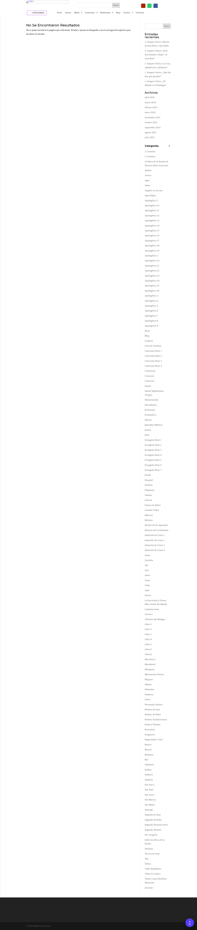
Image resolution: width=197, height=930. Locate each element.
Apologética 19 (152, 250)
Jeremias (149, 560)
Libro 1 (148, 624)
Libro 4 (148, 639)
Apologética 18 (152, 245)
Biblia (76, 13)
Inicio (59, 13)
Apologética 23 (152, 275)
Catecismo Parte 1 (153, 351)
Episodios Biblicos (154, 425)
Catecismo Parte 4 (153, 366)
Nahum (148, 684)
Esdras (148, 430)
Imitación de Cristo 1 (155, 535)
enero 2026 (150, 112)
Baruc (147, 331)
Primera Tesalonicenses (156, 719)
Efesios (148, 420)
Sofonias (149, 848)
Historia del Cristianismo (156, 530)
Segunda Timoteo (153, 830)
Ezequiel (149, 480)
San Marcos (150, 799)
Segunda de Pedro (153, 820)
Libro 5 (148, 644)
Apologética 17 (152, 240)
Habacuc (149, 515)
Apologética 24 (152, 280)
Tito (146, 859)
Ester (147, 435)
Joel (147, 570)
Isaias (147, 555)
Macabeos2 (150, 664)
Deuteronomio (151, 400)
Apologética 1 (151, 200)
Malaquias (150, 669)
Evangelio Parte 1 (153, 440)
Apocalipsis (150, 195)
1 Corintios (150, 151)
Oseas (147, 699)
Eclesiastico (150, 415)
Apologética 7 (151, 316)
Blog (118, 13)
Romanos (149, 754)
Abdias (148, 170)
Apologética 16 (152, 235)
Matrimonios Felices (154, 674)
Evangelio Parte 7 (153, 470)
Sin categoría (151, 835)
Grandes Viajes (152, 510)
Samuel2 (149, 779)
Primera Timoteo (152, 724)
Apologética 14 (152, 225)
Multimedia (105, 13)
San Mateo (150, 804)
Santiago (149, 809)
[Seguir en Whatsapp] (149, 6)
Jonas (147, 575)
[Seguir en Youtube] (143, 6)
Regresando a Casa (154, 739)
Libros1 (148, 654)
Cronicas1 (149, 376)
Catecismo (90, 13)
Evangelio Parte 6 (153, 465)
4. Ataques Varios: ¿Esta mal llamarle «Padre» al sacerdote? (156, 54)
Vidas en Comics (153, 874)
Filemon (149, 485)
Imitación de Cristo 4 (155, 550)
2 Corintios (150, 156)
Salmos (148, 769)
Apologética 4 (151, 301)
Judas (147, 585)
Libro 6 (148, 649)
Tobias (148, 863)
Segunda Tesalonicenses (156, 824)
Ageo (147, 180)
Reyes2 (148, 749)
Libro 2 (148, 629)
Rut (146, 759)
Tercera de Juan (152, 853)
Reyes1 (148, 744)
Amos (147, 185)
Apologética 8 (151, 320)
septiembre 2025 (153, 127)
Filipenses (149, 490)
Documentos (151, 405)
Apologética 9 (151, 326)
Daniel (148, 386)
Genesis (148, 500)
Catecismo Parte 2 (153, 356)
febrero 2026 (151, 107)
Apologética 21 (152, 265)
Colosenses (150, 371)
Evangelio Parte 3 (153, 450)
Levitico (149, 614)
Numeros (149, 694)
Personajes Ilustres (154, 704)
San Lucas (149, 794)
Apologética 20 (152, 260)
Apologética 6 (151, 310)
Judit (147, 590)
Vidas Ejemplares (153, 868)
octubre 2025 (151, 122)
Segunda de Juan (153, 814)
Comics (126, 13)
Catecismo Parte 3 (153, 361)
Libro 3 (148, 634)
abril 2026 (150, 97)
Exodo (148, 475)
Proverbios (150, 729)
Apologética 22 (152, 270)
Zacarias (149, 887)
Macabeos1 (150, 659)
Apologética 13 (152, 220)
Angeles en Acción (154, 190)
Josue (147, 580)
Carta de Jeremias (153, 346)
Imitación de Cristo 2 (155, 540)
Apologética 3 (151, 295)
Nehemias (149, 689)
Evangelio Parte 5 (153, 460)
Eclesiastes (150, 410)
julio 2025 (150, 137)
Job (146, 565)
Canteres (149, 341)
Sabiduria (149, 764)
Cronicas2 (149, 381)
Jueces (148, 595)
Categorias (38, 13)
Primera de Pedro (153, 714)
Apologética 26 (152, 290)
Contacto (140, 13)
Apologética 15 (152, 230)
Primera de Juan (152, 709)
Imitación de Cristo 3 (155, 545)
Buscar (166, 26)
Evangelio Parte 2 (153, 445)
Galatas (148, 495)
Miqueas (149, 679)
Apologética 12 (152, 215)
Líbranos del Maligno (155, 619)
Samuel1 (149, 774)
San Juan (149, 789)
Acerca (68, 13)
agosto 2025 (150, 132)
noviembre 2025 (152, 117)
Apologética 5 (151, 305)
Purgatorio (150, 734)
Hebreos (149, 520)
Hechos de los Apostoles (156, 525)
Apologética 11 (152, 210)
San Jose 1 (150, 784)
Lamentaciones (152, 609)
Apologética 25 (152, 285)
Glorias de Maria (153, 505)
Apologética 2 (151, 255)
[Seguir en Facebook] (155, 6)
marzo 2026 (150, 102)
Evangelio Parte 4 (153, 455)
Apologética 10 (152, 205)
